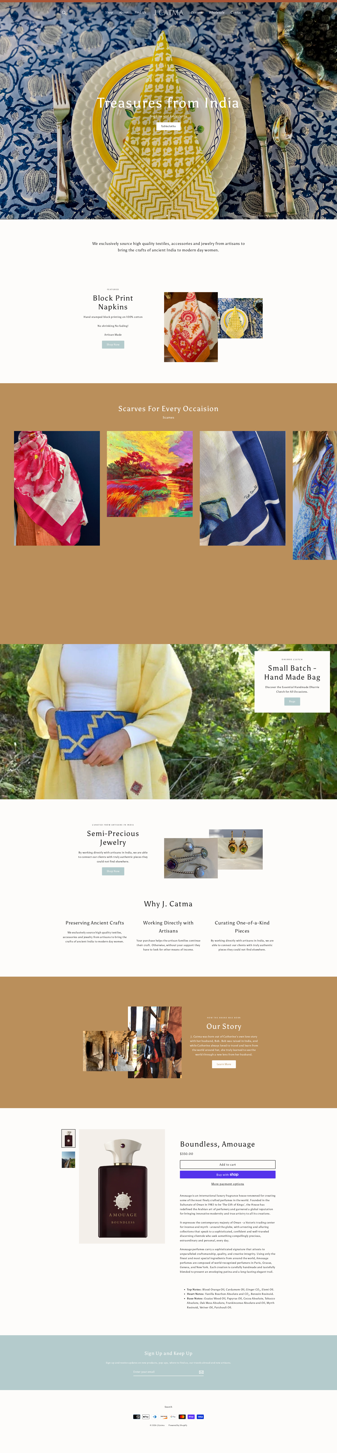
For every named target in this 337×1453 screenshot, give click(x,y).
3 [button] (170, 216)
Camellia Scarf (261, 123)
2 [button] (167, 216)
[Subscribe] (201, 1372)
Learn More (224, 1064)
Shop (109, 12)
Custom (197, 12)
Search (168, 1407)
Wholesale (217, 12)
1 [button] (164, 216)
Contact (237, 12)
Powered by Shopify (177, 1425)
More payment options (227, 1184)
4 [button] (173, 216)
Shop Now (113, 344)
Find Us (140, 12)
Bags (292, 701)
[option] (168, 109)
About (124, 12)
